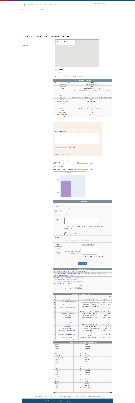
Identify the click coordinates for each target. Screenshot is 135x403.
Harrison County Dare (67, 317)
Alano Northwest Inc (67, 332)
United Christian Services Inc (59, 290)
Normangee (91, 88)
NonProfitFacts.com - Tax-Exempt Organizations (41, 4)
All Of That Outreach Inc (67, 337)
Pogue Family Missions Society (60, 288)
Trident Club (67, 324)
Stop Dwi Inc (66, 309)
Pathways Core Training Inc (59, 283)
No (71, 228)
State (101, 297)
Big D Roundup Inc (67, 304)
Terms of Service (84, 240)
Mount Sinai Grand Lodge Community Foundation (63, 285)
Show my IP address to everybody (95, 256)
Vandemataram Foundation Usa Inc (60, 281)
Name (67, 297)
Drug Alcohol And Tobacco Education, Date (67, 307)
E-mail (85, 127)
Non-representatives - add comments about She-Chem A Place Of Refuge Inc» (71, 76)
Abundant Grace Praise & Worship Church (62, 271)
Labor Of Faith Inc (57, 279)
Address (89, 297)
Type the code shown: (59, 146)
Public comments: (62, 131)
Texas (31, 9)
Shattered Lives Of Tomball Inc (67, 319)
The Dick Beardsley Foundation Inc (67, 313)
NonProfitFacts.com (26, 9)
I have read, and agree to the (77, 240)
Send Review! (82, 263)
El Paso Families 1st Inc (66, 311)
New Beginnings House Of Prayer (60, 277)
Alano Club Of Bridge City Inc (67, 321)
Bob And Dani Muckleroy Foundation (61, 275)
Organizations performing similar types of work (68, 72)
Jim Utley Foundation (67, 299)
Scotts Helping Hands (67, 328)
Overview (60, 70)
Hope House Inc (67, 326)
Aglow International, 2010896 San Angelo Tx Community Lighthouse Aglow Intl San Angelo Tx (72, 273)
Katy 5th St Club (67, 315)
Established (105, 297)
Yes (67, 228)
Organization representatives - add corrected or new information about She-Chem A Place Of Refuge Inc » (77, 75)
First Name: (57, 127)
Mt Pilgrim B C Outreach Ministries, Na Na (67, 330)
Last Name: (69, 127)
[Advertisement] (67, 22)
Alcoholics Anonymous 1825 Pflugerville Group (67, 334)
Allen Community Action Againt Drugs (67, 339)
